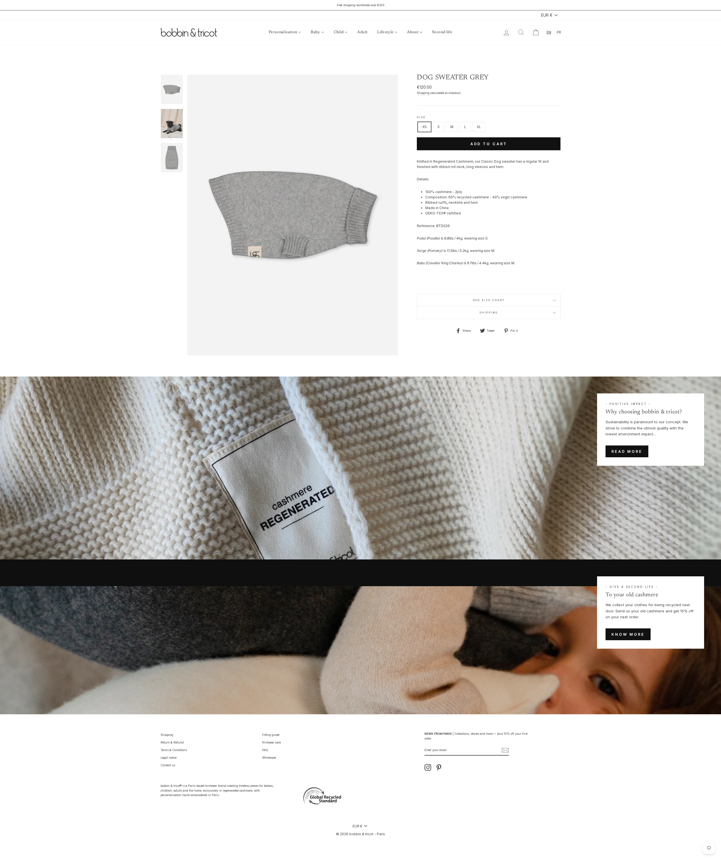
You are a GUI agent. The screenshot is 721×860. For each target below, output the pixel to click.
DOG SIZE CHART (489, 300)
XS (424, 127)
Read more (626, 451)
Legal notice (169, 757)
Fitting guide (270, 734)
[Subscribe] (505, 750)
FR (559, 32)
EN (549, 32)
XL (479, 127)
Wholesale (269, 757)
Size (421, 117)
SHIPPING (488, 312)
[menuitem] (285, 32)
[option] (360, 5)
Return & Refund (172, 742)
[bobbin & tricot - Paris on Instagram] (427, 767)
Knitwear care (271, 742)
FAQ (265, 750)
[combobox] (549, 32)
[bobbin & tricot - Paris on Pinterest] (438, 767)
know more (628, 634)
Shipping (423, 93)
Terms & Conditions (174, 750)
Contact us (168, 765)
